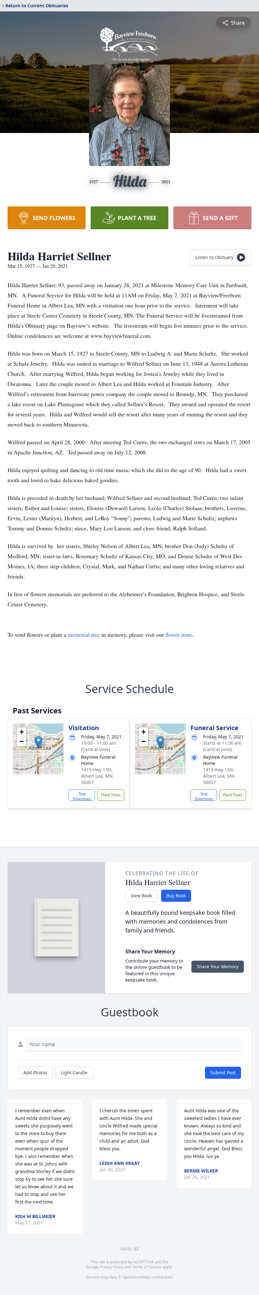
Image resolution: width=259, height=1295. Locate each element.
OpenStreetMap (136, 1277)
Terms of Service (146, 1267)
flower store (179, 634)
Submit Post (223, 1073)
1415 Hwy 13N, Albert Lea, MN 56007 (97, 776)
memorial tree (84, 634)
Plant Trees (111, 795)
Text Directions (82, 796)
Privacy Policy (111, 1267)
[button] (38, 742)
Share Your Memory (217, 966)
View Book (141, 896)
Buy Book (176, 896)
